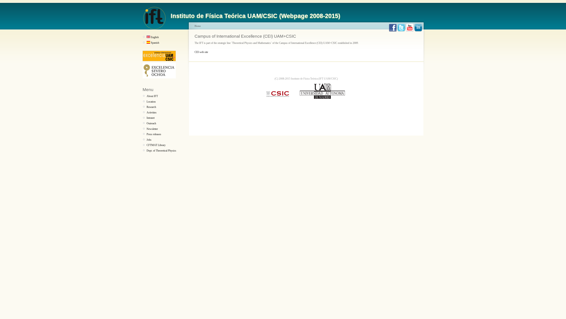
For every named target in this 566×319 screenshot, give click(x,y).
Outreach (151, 123)
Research (151, 107)
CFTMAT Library (156, 145)
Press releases (154, 134)
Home (198, 26)
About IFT (152, 96)
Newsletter (152, 128)
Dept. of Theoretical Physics (161, 150)
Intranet (151, 117)
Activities (152, 112)
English (155, 37)
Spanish (155, 42)
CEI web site (201, 52)
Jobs (149, 139)
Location (151, 101)
